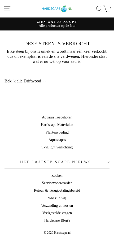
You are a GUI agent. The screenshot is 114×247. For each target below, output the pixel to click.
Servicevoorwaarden (57, 183)
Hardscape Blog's (57, 220)
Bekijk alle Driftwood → (25, 81)
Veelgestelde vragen (57, 213)
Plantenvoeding (57, 132)
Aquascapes (57, 140)
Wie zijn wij (57, 198)
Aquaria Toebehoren (57, 117)
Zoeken (57, 176)
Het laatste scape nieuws (55, 162)
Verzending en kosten (57, 206)
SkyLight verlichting (57, 147)
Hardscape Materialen (57, 125)
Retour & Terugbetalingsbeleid (57, 190)
